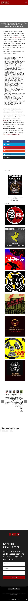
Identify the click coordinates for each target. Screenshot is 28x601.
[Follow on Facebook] (15, 534)
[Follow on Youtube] (18, 534)
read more (14, 459)
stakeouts (5, 120)
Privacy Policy (15, 594)
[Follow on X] (10, 534)
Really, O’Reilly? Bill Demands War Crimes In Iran (14, 515)
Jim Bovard (12, 457)
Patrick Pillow (11, 488)
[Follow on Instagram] (13, 534)
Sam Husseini (11, 26)
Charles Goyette (15, 200)
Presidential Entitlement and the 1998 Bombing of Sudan (14, 455)
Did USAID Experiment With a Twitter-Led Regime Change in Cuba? (14, 485)
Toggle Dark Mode (14, 588)
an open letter (17, 37)
